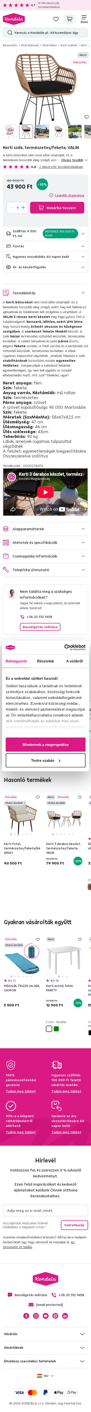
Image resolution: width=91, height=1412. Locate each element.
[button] (45, 233)
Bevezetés (10, 45)
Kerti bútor (49, 45)
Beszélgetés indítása (40, 627)
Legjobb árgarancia (69, 195)
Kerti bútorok (30, 45)
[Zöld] (56, 1029)
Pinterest (55, 1316)
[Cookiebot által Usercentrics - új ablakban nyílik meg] (64, 647)
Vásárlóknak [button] (13, 1347)
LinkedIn (65, 1316)
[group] (45, 95)
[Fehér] (49, 1029)
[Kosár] (69, 19)
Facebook (26, 1316)
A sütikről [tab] (74, 661)
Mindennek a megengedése (46, 744)
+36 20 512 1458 (39, 616)
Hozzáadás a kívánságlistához (86, 116)
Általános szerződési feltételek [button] (30, 1361)
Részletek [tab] (45, 661)
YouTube (46, 1316)
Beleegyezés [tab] (16, 661)
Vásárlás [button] (10, 1334)
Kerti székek (69, 45)
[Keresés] (9, 32)
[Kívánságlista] (56, 19)
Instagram (36, 1316)
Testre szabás (42, 760)
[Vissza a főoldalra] (14, 19)
